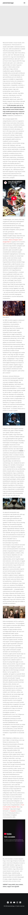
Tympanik (13, 811)
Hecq (18, 807)
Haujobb (13, 807)
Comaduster (6, 809)
